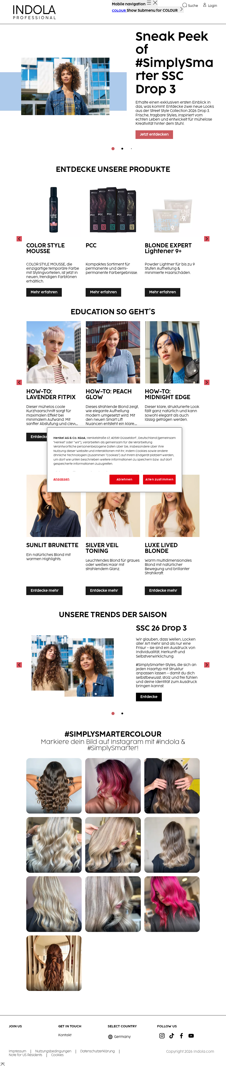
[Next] (206, 239)
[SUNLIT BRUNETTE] (53, 536)
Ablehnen (124, 479)
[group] (113, 90)
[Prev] (19, 239)
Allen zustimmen (159, 479)
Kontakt (65, 1035)
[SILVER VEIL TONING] (113, 536)
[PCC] (113, 239)
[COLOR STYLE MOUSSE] (53, 239)
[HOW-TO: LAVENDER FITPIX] (53, 382)
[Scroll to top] (2, 1066)
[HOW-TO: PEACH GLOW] (113, 382)
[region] (114, 459)
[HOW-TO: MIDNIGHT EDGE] (172, 382)
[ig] (162, 1035)
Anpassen (61, 479)
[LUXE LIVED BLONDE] (172, 536)
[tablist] (113, 148)
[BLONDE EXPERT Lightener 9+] (172, 239)
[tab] (113, 148)
